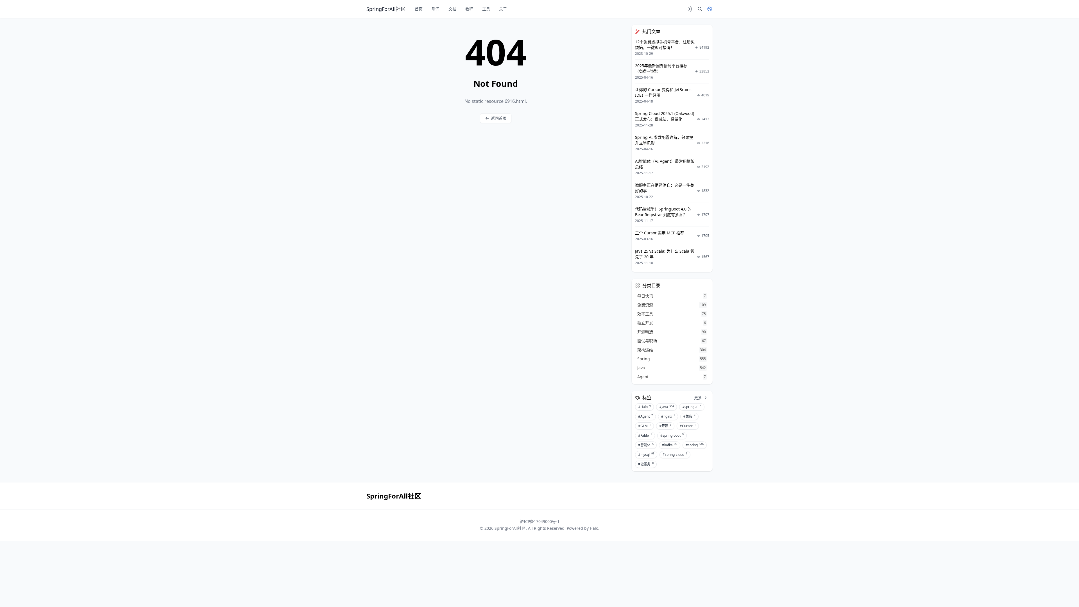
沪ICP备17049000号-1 (539, 521)
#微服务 (646, 464)
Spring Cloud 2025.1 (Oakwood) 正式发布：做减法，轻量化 (664, 116)
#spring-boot (672, 435)
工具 (486, 9)
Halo (594, 528)
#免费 (689, 416)
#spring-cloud (675, 454)
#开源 (665, 426)
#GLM (644, 426)
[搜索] (699, 9)
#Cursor (688, 426)
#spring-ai (691, 406)
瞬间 (435, 9)
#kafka (669, 445)
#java (666, 406)
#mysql (646, 454)
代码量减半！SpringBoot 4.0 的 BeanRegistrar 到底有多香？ (663, 211)
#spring (695, 445)
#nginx (668, 416)
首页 (419, 9)
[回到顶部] (1061, 589)
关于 (503, 9)
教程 (469, 9)
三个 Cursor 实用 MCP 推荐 (659, 232)
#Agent (645, 416)
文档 (452, 9)
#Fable (645, 435)
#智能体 (646, 445)
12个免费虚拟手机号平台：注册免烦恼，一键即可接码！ (665, 44)
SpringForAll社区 (510, 528)
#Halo (644, 406)
